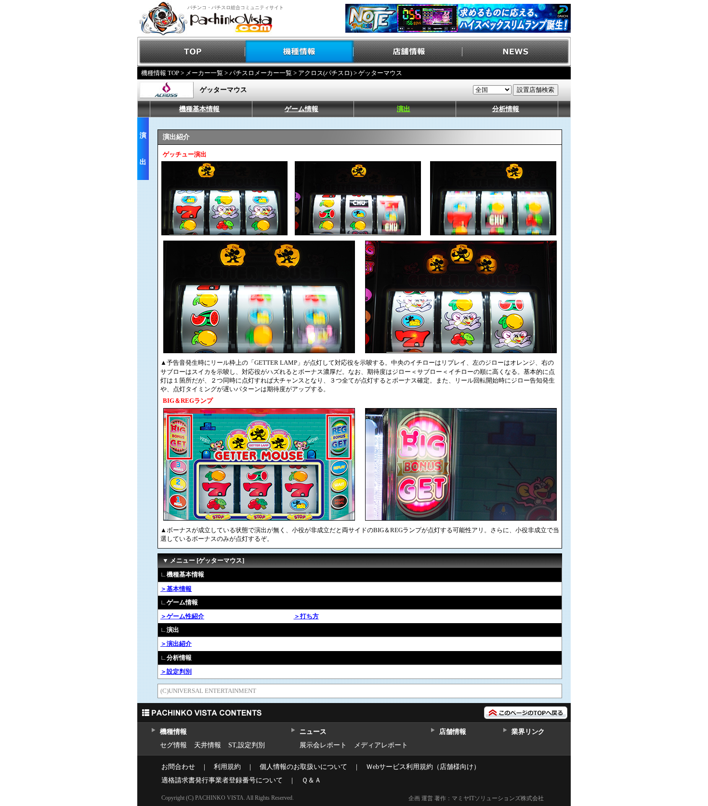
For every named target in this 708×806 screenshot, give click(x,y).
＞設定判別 (176, 671)
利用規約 (227, 766)
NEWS (516, 52)
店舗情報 (408, 52)
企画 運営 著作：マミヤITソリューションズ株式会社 (476, 798)
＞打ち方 (306, 616)
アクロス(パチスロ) (325, 73)
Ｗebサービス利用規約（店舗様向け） (423, 766)
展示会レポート (323, 745)
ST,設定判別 (246, 745)
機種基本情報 (199, 109)
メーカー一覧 (204, 73)
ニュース (313, 731)
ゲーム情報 (301, 109)
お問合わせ (178, 766)
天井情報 (207, 745)
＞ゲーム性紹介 (182, 616)
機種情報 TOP (160, 73)
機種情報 (300, 52)
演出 (403, 109)
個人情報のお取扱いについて (303, 766)
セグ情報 (173, 745)
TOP (191, 52)
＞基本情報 (176, 588)
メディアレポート (381, 745)
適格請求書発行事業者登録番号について (222, 780)
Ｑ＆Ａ (311, 780)
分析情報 (505, 109)
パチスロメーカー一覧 (260, 73)
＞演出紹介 (176, 643)
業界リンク (528, 731)
